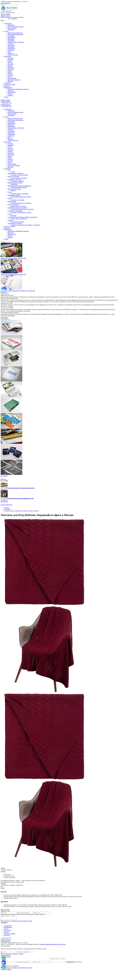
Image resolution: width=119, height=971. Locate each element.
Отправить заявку (6, 969)
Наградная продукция (14, 189)
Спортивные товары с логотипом (18, 207)
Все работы (4, 476)
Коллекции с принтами (15, 179)
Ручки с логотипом (13, 204)
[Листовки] (11, 427)
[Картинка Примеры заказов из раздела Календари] (11, 396)
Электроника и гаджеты (15, 223)
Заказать (3, 871)
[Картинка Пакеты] (11, 381)
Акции (6, 97)
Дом (9, 170)
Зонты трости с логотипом (19, 178)
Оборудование (12, 28)
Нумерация (11, 47)
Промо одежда (12, 201)
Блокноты (11, 67)
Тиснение (11, 43)
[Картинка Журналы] (11, 443)
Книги (10, 76)
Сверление (11, 50)
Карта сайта (62, 944)
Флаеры (10, 65)
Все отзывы (4, 317)
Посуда (10, 198)
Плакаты (10, 73)
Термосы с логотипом (17, 200)
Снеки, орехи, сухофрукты (19, 218)
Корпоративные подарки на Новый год (19, 186)
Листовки (11, 64)
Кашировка (11, 40)
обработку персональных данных (22, 921)
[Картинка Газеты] (11, 350)
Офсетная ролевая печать (15, 33)
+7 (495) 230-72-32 (6, 106)
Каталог (6, 932)
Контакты (7, 86)
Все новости (4, 501)
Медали (13, 190)
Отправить (4, 922)
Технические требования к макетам (18, 89)
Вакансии (11, 90)
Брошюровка (11, 37)
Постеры (10, 75)
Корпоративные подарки (15, 182)
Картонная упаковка (14, 79)
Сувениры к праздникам (15, 211)
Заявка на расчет (6, 16)
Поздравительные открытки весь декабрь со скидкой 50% (18, 290)
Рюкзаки (13, 215)
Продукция (7, 56)
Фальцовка (11, 39)
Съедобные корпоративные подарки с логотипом (22, 217)
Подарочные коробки (17, 221)
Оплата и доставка (9, 84)
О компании (7, 23)
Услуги (6, 31)
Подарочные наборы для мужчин (21, 196)
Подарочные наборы (14, 195)
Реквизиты (11, 29)
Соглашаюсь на (17, 921)
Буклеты (10, 62)
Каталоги (10, 58)
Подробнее (4, 489)
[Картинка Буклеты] (11, 365)
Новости (10, 95)
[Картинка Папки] (11, 412)
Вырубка (10, 53)
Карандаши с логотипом (18, 206)
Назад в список (5, 909)
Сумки (10, 214)
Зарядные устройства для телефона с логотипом (25, 225)
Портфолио (11, 25)
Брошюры (11, 59)
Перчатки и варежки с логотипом (21, 203)
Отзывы (10, 94)
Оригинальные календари (19, 187)
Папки (10, 72)
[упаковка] (11, 459)
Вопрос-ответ (12, 92)
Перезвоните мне (5, 955)
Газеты (10, 61)
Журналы (10, 81)
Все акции (4, 292)
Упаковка (10, 220)
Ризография (11, 36)
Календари (11, 69)
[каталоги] (11, 334)
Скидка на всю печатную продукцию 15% (13, 274)
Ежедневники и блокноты (15, 173)
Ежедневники (12, 78)
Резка (9, 51)
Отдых (10, 192)
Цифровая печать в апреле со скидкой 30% (13, 258)
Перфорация (11, 48)
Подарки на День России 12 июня (21, 212)
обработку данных (17, 953)
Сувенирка (7, 83)
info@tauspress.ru (6, 3)
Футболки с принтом (17, 181)
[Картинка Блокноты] (11, 474)
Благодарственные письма (15, 26)
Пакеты (10, 70)
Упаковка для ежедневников (19, 175)
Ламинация (11, 45)
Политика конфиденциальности (48, 944)
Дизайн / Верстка (13, 54)
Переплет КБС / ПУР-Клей (16, 42)
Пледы (13, 171)
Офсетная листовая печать (15, 34)
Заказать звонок (5, 14)
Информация (8, 87)
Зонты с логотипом (13, 176)
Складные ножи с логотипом (19, 193)
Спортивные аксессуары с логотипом (22, 209)
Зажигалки (14, 184)
